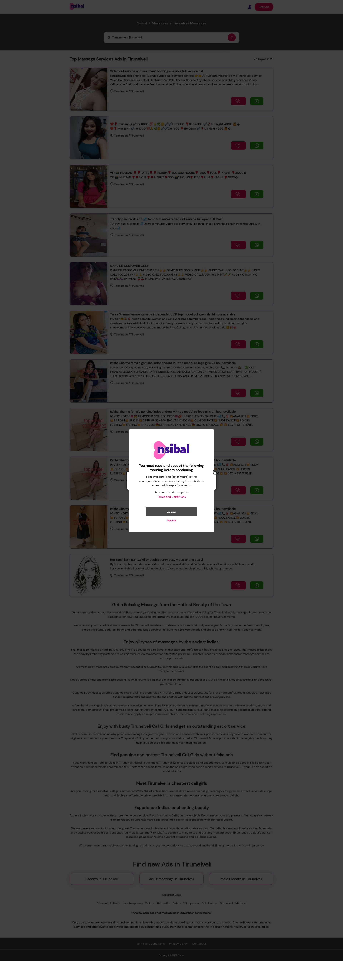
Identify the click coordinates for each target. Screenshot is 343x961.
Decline (171, 520)
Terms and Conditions (171, 496)
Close (215, 472)
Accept (171, 511)
